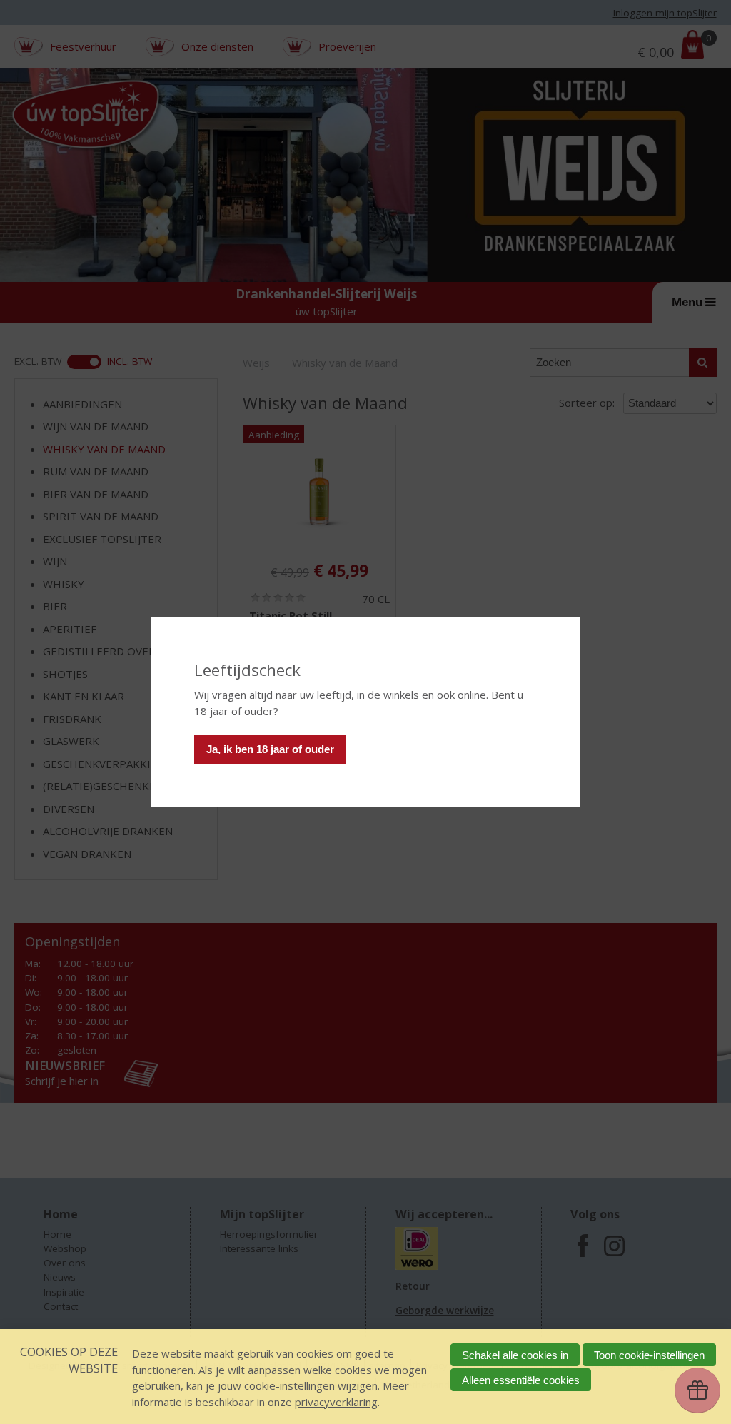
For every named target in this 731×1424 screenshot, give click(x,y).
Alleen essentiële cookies (521, 1380)
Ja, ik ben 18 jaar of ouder (270, 749)
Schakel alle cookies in (515, 1355)
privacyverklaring (336, 1402)
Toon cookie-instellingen (649, 1355)
